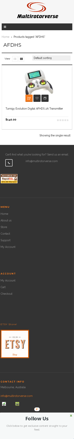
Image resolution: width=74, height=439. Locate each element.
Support (5, 240)
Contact (5, 233)
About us (6, 220)
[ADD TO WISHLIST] (37, 98)
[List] (15, 59)
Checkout (6, 293)
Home (5, 36)
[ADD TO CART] (29, 98)
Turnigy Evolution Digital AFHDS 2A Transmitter (34, 108)
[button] (37, 418)
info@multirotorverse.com (42, 161)
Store (4, 227)
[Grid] (21, 59)
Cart (3, 287)
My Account (8, 246)
